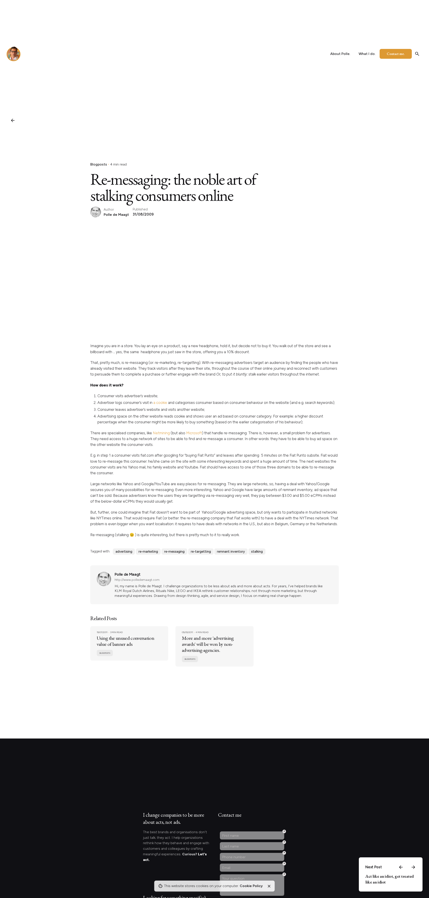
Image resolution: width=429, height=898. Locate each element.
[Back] (12, 120)
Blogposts (98, 164)
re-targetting (201, 552)
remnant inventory (231, 552)
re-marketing (148, 552)
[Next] (413, 867)
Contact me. (396, 53)
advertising (124, 552)
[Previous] (401, 867)
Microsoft (194, 433)
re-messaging (174, 552)
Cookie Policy (251, 886)
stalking (257, 552)
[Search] (417, 53)
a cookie (160, 402)
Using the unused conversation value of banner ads (125, 641)
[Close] (269, 886)
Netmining (161, 433)
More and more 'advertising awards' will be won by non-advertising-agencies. (207, 644)
